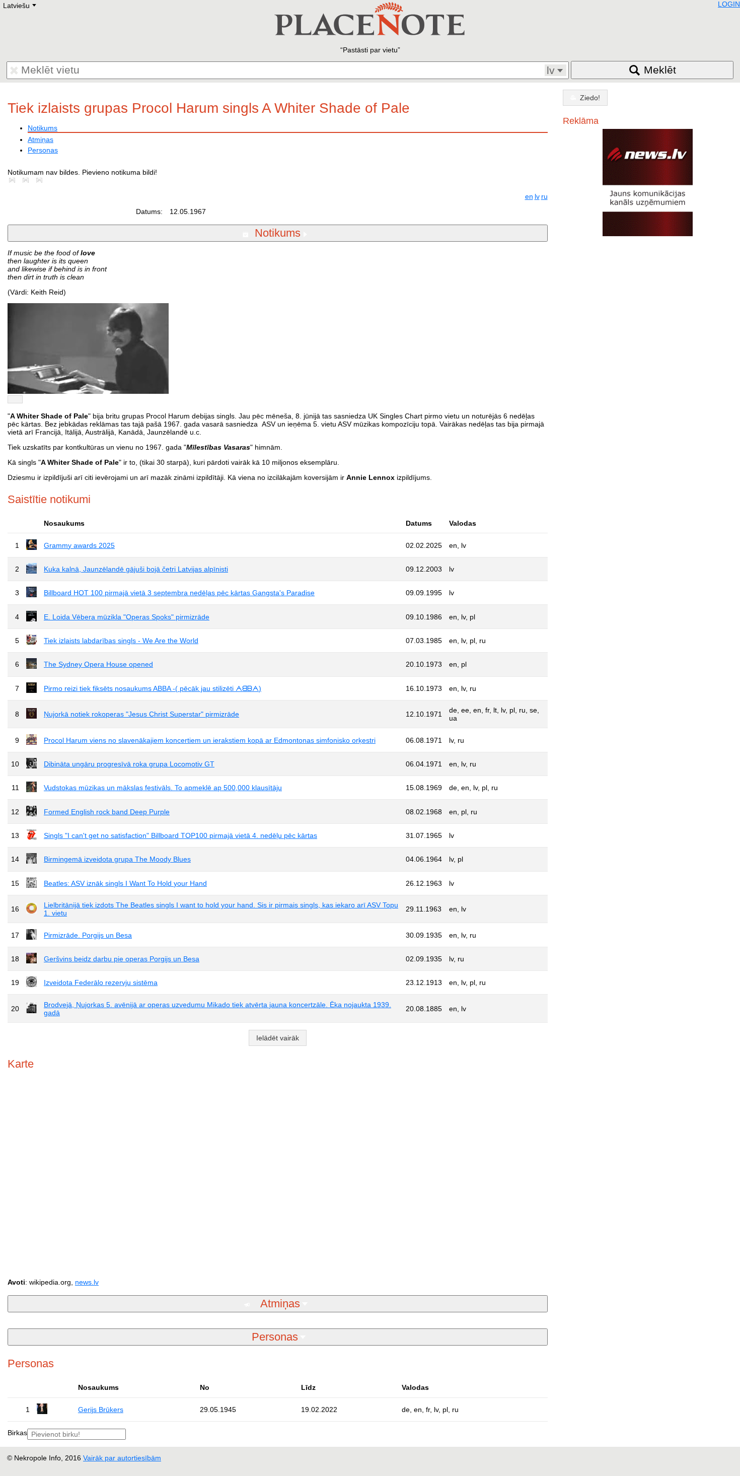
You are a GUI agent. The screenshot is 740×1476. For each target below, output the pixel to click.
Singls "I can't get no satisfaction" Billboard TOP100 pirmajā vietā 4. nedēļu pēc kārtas (180, 835)
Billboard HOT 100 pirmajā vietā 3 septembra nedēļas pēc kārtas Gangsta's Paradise (179, 593)
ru (544, 196)
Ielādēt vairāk (277, 1038)
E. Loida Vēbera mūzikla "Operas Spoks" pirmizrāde (126, 617)
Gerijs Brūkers (100, 1409)
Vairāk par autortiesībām (122, 1458)
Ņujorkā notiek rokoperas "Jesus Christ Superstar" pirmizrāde (141, 714)
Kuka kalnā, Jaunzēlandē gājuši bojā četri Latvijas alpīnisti (136, 569)
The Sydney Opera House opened (98, 664)
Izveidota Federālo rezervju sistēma (101, 982)
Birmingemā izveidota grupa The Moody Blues (117, 859)
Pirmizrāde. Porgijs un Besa (88, 935)
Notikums (42, 128)
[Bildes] (14, 180)
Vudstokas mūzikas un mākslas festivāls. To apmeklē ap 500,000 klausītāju (163, 788)
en (529, 196)
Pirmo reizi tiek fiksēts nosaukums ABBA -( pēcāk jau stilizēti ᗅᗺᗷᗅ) (152, 688)
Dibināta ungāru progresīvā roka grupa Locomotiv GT (129, 764)
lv (537, 196)
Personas (43, 150)
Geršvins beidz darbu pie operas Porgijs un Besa (121, 959)
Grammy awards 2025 (79, 545)
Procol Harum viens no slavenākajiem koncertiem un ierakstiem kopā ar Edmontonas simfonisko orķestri (210, 740)
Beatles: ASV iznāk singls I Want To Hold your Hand (125, 883)
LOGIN (729, 4)
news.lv (87, 1282)
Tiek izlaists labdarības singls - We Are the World (121, 641)
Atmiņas (40, 139)
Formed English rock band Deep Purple (107, 812)
